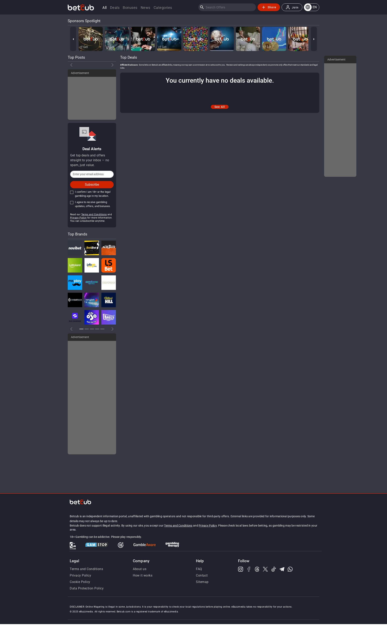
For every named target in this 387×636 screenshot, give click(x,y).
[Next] (314, 39)
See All (219, 106)
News (145, 7)
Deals (115, 7)
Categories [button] (163, 7)
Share (272, 7)
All (104, 7)
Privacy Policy (78, 217)
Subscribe (92, 184)
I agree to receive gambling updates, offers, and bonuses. (92, 204)
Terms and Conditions (94, 214)
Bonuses (130, 7)
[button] (311, 7)
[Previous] (73, 39)
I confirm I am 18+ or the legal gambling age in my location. (92, 193)
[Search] (202, 7)
